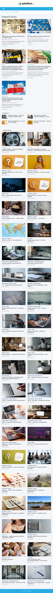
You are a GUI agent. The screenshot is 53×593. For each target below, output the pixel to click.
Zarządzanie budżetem (13, 261)
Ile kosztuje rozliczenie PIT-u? (35, 263)
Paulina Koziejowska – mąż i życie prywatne (13, 467)
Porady (31, 238)
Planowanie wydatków (39, 261)
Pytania (7, 557)
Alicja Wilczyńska (14, 39)
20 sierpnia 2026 (32, 152)
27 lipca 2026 (31, 585)
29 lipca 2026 (31, 539)
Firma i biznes (30, 283)
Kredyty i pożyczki (13, 283)
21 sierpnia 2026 (6, 152)
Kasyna (3, 34)
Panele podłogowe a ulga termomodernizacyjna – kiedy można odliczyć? (37, 561)
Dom (28, 238)
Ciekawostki (4, 170)
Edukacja (4, 193)
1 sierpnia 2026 (6, 468)
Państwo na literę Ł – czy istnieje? (36, 218)
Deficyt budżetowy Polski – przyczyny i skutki (13, 582)
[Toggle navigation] (3, 8)
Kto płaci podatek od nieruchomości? (11, 263)
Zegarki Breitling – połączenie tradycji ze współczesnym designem (16, 117)
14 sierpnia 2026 (6, 175)
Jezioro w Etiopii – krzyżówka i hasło (37, 513)
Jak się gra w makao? (7, 559)
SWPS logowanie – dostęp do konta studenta (13, 354)
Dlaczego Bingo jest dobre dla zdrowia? (38, 36)
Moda (10, 375)
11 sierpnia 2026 (6, 241)
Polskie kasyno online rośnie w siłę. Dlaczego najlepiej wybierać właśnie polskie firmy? (12, 99)
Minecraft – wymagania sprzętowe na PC (38, 444)
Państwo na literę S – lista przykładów (12, 240)
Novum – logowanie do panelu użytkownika (13, 400)
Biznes (3, 96)
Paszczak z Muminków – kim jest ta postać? (38, 172)
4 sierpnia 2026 (31, 402)
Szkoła (33, 329)
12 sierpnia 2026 (6, 220)
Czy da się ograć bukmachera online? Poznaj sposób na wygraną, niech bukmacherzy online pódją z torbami (12, 68)
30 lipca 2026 (5, 516)
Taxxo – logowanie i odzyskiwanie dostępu (38, 400)
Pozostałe (4, 147)
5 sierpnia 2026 (6, 380)
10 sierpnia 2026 (6, 264)
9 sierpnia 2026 (6, 286)
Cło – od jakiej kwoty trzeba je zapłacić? (12, 285)
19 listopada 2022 (6, 39)
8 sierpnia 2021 (6, 71)
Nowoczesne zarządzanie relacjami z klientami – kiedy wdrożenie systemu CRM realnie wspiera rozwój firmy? (42, 117)
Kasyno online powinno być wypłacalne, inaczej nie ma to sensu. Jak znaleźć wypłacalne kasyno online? (39, 68)
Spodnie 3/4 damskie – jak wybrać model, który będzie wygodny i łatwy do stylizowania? (12, 378)
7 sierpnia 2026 (6, 332)
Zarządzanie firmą (36, 283)
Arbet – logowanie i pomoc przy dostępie (37, 377)
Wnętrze (32, 64)
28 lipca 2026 (31, 562)
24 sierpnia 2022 (32, 38)
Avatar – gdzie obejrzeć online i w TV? (12, 195)
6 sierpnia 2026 (6, 355)
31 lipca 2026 (5, 493)
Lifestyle (9, 170)
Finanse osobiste (5, 261)
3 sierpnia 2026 (31, 423)
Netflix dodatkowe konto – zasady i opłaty (13, 218)
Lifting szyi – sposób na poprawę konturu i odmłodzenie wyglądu (13, 537)
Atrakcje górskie (5, 375)
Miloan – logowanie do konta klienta (11, 422)
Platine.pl (30, 591)
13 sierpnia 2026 (6, 197)
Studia (7, 352)
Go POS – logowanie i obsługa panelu (37, 422)
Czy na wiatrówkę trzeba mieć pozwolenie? (13, 331)
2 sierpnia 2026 (31, 445)
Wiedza (7, 193)
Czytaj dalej (4, 46)
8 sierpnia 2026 (6, 311)
